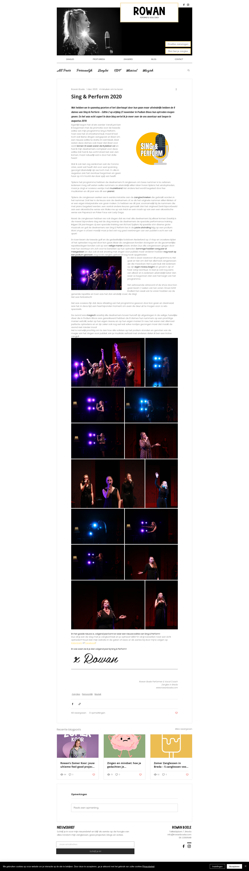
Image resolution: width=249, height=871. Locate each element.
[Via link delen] (79, 704)
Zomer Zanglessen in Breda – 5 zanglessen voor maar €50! (170, 765)
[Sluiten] (245, 866)
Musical (131, 70)
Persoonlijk (84, 70)
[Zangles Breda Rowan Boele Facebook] (183, 4)
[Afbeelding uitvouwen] (108, 362)
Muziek (148, 70)
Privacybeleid (148, 866)
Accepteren (234, 866)
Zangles (103, 70)
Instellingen (217, 866)
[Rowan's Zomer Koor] (78, 746)
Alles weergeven (183, 729)
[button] (188, 70)
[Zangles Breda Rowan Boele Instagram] (188, 4)
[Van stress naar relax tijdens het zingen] (124, 746)
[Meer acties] (176, 89)
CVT (117, 70)
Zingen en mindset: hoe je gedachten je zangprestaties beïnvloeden (124, 765)
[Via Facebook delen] (72, 704)
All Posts (64, 70)
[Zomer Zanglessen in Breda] (171, 746)
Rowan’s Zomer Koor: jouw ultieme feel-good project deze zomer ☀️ (77, 765)
